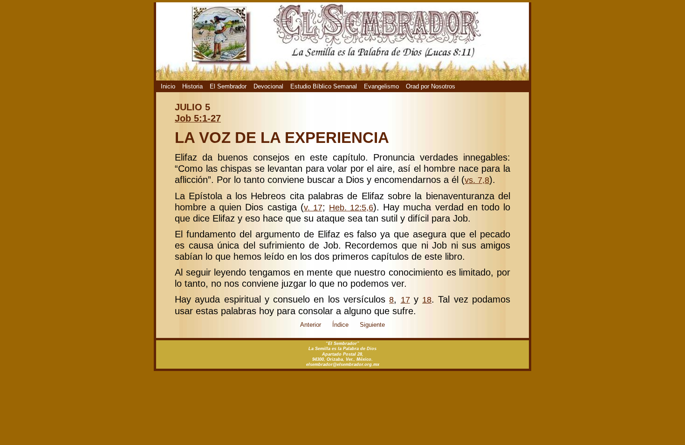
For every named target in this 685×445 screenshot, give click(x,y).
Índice (340, 324)
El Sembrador (228, 86)
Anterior (310, 324)
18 (427, 299)
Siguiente (372, 324)
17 (405, 299)
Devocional (268, 86)
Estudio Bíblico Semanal (323, 86)
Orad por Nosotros (430, 86)
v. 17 (313, 207)
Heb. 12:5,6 (351, 207)
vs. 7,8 (477, 180)
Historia (192, 86)
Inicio (168, 86)
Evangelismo (381, 86)
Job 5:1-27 (198, 118)
